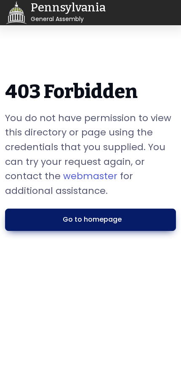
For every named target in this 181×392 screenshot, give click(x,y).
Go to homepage (92, 219)
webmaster (90, 176)
